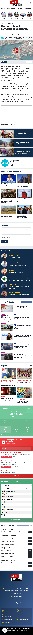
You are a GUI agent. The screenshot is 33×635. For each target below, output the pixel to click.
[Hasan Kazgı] (4, 271)
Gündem (10, 23)
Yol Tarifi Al (16, 456)
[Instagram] (14, 603)
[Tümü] (31, 251)
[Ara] (30, 3)
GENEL (3, 9)
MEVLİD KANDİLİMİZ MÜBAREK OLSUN (19, 295)
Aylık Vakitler (5, 434)
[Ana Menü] (1, 3)
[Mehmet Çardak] (4, 256)
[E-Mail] (11, 165)
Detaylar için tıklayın (16, 519)
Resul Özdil (12, 284)
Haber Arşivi (7, 622)
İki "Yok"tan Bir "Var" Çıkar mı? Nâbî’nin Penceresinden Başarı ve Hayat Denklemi (20, 265)
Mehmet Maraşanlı (14, 262)
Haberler (3, 23)
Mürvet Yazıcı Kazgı (15, 292)
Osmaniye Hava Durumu (22, 611)
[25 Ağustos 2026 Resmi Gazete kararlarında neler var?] (24, 193)
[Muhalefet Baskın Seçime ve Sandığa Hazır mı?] (8, 178)
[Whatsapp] (19, 603)
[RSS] (22, 603)
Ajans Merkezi (14, 162)
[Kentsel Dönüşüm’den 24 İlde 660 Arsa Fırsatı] (8, 209)
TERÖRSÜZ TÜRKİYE (14, 257)
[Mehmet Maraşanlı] (4, 264)
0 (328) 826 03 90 (7, 456)
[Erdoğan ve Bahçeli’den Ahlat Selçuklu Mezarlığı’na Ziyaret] (24, 178)
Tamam (16, 633)
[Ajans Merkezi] (5, 163)
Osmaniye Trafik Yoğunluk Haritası (7, 615)
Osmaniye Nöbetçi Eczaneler (8, 611)
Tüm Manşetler (8, 619)
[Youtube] (16, 603)
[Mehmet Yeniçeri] (4, 279)
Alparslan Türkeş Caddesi (16, 272)
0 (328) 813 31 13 (6, 466)
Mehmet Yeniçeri (14, 277)
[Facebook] (11, 603)
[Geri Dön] (4, 630)
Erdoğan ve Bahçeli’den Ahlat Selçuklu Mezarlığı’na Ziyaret (23, 185)
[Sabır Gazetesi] (16, 3)
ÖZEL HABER (11, 9)
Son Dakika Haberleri (24, 619)
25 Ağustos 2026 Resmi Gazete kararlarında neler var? (24, 200)
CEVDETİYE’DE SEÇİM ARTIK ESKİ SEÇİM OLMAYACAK (20, 287)
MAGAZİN (28, 9)
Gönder (4, 241)
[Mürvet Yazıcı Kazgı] (4, 294)
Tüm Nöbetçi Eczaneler (17, 475)
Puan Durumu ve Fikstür (24, 615)
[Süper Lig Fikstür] (31, 525)
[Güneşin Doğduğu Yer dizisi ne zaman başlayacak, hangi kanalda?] (24, 209)
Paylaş (4, 61)
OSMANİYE (19, 9)
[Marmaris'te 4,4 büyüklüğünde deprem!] (16, 50)
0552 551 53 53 (17, 593)
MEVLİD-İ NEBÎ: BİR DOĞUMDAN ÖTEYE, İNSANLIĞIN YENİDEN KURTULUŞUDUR (20, 279)
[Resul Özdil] (4, 286)
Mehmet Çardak (13, 255)
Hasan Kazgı (12, 270)
